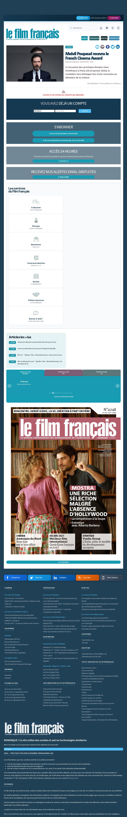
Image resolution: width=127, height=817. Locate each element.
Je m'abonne (63, 562)
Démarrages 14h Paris (12, 639)
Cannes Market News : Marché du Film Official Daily (99, 720)
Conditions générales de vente (93, 679)
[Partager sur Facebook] (107, 47)
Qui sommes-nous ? (89, 668)
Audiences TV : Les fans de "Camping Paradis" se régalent (60, 659)
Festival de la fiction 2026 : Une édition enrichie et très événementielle (61, 605)
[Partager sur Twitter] (113, 47)
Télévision (94, 38)
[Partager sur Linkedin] (118, 47)
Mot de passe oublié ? (99, 18)
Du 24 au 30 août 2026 (13, 689)
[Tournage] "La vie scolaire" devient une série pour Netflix (99, 599)
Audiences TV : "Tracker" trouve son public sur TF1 (60, 650)
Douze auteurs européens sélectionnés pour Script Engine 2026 (61, 622)
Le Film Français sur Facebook (92, 695)
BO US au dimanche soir (13, 661)
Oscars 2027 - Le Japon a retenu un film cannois (22, 623)
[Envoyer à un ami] (97, 47)
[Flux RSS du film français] (101, 28)
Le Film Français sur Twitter (91, 698)
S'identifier (83, 18)
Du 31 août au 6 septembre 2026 (16, 692)
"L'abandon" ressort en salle (15, 607)
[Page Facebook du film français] (107, 28)
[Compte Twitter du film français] (112, 28)
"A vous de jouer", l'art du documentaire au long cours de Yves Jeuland (60, 599)
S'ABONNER (114, 18)
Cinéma (84, 38)
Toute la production (63, 396)
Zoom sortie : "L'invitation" (14, 598)
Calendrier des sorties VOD (91, 657)
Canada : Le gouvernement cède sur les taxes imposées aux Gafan (98, 627)
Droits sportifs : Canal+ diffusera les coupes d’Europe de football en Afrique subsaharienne (60, 627)
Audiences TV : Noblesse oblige (54, 647)
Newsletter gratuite (50, 694)
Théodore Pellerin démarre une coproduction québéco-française (21, 619)
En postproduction (24, 383)
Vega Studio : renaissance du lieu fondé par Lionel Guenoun (22, 602)
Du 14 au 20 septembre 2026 (15, 697)
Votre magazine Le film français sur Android (97, 714)
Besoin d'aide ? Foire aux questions (56, 705)
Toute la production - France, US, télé (56, 697)
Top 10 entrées (10, 647)
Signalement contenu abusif (92, 682)
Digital (104, 38)
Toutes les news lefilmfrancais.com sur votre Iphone (98, 705)
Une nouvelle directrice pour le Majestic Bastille (33, 348)
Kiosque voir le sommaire (52, 692)
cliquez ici (63, 161)
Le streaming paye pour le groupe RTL (95, 618)
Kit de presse (86, 684)
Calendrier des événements (53, 700)
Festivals (8, 675)
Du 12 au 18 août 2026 (51, 670)
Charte (84, 692)
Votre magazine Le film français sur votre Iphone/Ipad (96, 710)
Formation (114, 38)
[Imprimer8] (102, 47)
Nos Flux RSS (86, 717)
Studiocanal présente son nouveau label (19, 615)
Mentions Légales (88, 673)
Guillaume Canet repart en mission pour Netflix (98, 609)
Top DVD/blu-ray (88, 640)
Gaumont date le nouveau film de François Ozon (33, 342)
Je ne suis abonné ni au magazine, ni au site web (63, 140)
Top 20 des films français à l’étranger (18, 664)
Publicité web (86, 687)
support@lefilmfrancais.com (67, 778)
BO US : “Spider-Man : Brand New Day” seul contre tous (36, 355)
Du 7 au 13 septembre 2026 (14, 695)
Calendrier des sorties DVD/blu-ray (94, 654)
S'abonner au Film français (52, 689)
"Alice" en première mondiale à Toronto (57, 632)
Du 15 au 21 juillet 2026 (51, 672)
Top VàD (85, 643)
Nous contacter (87, 671)
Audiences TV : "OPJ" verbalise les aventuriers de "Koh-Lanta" (60, 654)
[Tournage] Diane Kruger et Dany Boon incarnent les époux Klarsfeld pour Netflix (100, 605)
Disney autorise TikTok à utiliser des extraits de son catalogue (99, 622)
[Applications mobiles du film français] (118, 28)
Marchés (8, 678)
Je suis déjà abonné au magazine (63, 133)
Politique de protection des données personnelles (100, 676)
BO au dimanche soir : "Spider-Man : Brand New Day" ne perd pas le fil (36, 362)
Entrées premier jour (12, 650)
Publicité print (87, 690)
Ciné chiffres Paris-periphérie (15, 653)
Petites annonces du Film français (55, 703)
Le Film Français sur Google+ (92, 701)
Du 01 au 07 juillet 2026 (51, 678)
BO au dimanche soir (12, 642)
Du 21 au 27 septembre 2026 (15, 700)
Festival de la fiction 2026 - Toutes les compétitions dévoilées (57, 610)
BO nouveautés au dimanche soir (16, 645)
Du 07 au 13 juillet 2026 (51, 675)
